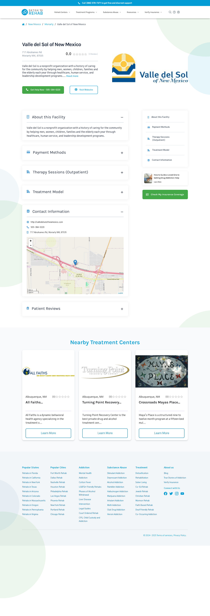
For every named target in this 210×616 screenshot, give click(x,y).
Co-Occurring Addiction (146, 514)
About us (169, 467)
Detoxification (141, 473)
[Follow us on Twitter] (171, 493)
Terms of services (164, 536)
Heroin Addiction (114, 514)
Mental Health (85, 473)
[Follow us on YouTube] (182, 493)
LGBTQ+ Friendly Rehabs (90, 487)
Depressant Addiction (117, 478)
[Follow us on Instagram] (176, 493)
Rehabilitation (141, 478)
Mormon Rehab (142, 501)
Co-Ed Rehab (141, 487)
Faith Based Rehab (144, 505)
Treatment (141, 467)
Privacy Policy (179, 536)
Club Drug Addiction (116, 510)
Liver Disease (85, 500)
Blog (166, 473)
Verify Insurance (171, 482)
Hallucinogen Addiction (117, 492)
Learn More (48, 433)
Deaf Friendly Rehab (144, 510)
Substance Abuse (117, 467)
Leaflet (120, 293)
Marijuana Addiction (116, 496)
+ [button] (31, 241)
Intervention (84, 504)
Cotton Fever (85, 482)
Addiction (84, 467)
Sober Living (141, 482)
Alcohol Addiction (115, 482)
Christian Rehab (142, 496)
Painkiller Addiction (115, 487)
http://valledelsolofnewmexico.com (47, 222)
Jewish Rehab (141, 492)
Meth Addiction (114, 505)
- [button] (31, 245)
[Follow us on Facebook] (165, 493)
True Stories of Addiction (175, 478)
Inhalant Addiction (115, 501)
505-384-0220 (37, 227)
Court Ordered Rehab (88, 513)
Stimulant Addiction (116, 473)
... (70, 76)
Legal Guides (85, 509)
